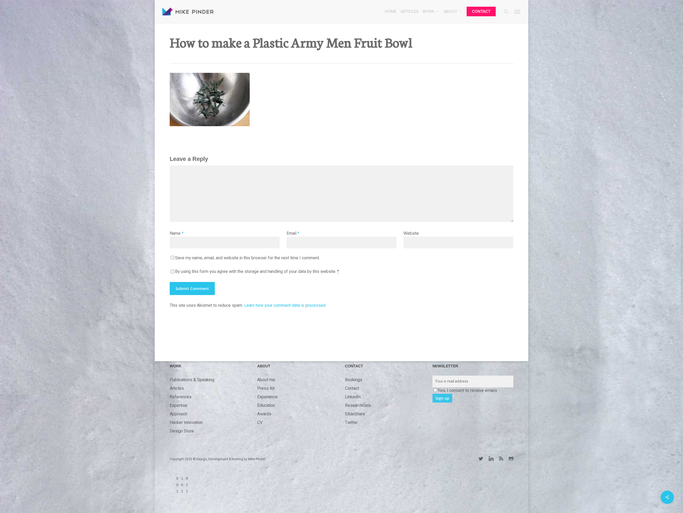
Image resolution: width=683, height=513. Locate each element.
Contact (352, 388)
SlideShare (355, 414)
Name (177, 233)
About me (266, 380)
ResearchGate (358, 405)
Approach (178, 414)
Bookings (353, 380)
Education (266, 405)
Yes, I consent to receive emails (467, 390)
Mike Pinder (256, 459)
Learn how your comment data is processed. (285, 305)
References (181, 397)
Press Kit (266, 388)
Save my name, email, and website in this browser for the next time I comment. (247, 258)
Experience (267, 397)
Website (411, 233)
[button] (517, 11)
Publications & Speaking (192, 380)
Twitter (351, 422)
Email (293, 233)
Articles (177, 388)
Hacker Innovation (186, 422)
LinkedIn (353, 397)
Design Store (182, 431)
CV (260, 422)
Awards (264, 414)
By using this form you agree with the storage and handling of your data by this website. (257, 271)
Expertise (178, 405)
